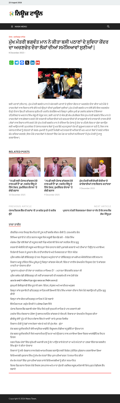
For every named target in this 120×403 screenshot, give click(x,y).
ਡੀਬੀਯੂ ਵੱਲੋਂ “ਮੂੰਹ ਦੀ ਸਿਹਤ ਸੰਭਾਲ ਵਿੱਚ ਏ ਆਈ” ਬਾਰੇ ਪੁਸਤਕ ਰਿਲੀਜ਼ (39, 318)
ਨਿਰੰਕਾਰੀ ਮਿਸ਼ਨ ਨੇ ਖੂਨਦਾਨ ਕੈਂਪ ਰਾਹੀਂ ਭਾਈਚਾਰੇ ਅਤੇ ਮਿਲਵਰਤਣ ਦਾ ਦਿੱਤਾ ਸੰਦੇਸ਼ (44, 252)
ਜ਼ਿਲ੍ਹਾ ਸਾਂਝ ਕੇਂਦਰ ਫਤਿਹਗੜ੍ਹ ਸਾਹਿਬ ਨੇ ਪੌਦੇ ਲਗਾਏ (32, 298)
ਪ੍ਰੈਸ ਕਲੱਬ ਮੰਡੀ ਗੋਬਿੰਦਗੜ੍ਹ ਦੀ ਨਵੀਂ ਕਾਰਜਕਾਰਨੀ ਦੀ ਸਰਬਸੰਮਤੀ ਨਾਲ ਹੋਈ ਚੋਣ (44, 275)
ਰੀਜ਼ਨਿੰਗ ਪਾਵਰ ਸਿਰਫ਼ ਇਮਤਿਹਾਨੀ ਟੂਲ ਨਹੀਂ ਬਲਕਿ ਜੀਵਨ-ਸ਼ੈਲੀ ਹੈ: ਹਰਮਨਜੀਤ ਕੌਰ (45, 232)
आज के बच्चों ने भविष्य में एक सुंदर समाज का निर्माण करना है (33, 280)
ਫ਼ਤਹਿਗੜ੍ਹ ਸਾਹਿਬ (19, 37)
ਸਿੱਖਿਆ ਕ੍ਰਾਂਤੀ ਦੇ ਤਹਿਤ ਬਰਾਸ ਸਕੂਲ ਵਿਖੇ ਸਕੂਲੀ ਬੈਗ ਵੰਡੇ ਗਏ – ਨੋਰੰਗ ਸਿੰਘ (42, 237)
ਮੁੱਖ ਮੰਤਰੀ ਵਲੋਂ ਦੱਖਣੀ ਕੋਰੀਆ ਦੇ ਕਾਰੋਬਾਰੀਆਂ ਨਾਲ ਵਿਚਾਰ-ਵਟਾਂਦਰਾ (95, 182)
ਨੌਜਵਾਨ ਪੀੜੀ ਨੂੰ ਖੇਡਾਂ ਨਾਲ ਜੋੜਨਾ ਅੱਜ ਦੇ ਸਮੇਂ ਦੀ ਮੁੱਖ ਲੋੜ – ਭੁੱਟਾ (36, 323)
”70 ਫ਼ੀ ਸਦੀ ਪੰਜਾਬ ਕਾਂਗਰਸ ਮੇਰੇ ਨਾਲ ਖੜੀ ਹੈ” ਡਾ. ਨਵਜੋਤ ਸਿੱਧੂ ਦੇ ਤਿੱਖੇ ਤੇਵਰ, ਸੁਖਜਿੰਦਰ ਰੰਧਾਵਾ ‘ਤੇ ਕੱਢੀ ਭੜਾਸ (23, 185)
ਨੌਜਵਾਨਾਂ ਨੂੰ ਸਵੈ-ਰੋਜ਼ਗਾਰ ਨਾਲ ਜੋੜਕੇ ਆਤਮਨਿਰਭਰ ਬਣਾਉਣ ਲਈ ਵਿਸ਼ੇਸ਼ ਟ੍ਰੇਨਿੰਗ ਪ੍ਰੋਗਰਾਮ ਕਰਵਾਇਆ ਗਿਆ (55, 350)
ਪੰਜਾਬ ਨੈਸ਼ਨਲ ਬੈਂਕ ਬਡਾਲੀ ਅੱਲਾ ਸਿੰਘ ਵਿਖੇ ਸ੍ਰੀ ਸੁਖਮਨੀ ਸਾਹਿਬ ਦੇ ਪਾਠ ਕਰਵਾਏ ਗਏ (45, 308)
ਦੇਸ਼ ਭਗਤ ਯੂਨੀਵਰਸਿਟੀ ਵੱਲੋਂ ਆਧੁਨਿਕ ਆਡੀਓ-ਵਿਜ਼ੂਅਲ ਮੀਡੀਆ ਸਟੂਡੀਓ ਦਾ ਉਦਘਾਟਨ (47, 328)
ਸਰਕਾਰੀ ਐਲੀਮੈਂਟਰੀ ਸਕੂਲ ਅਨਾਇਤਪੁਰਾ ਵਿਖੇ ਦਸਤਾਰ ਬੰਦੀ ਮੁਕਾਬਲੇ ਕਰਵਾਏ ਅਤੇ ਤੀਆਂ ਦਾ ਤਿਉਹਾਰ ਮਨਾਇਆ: (57, 247)
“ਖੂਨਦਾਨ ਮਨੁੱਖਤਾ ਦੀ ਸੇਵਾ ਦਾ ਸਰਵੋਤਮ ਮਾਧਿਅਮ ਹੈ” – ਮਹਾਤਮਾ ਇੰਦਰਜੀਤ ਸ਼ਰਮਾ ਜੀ (46, 270)
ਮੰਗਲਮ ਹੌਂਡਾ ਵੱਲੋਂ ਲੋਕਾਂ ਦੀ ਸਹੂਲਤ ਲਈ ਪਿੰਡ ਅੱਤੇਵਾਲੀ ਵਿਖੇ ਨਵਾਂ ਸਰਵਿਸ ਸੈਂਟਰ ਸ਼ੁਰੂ (44, 242)
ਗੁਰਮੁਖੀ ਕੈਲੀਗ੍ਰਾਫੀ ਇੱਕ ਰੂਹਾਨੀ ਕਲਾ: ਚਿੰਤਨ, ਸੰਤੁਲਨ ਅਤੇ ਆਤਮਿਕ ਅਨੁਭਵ (42, 285)
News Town (31, 398)
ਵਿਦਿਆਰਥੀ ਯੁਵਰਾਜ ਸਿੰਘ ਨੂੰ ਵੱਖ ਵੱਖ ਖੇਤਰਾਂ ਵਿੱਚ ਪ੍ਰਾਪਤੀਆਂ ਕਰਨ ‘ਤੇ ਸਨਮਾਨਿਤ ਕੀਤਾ (46, 355)
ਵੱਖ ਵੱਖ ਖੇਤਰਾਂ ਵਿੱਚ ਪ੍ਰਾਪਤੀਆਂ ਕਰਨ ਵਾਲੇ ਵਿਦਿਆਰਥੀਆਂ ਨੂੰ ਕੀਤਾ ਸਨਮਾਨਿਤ (43, 360)
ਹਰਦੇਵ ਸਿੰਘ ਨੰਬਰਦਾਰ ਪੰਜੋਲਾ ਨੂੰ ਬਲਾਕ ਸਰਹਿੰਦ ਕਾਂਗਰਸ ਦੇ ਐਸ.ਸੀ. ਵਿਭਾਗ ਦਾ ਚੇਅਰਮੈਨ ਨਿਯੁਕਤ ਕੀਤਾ (53, 313)
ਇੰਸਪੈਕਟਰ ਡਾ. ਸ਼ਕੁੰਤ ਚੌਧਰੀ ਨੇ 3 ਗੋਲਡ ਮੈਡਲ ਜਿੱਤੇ (31, 303)
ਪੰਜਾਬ (10, 37)
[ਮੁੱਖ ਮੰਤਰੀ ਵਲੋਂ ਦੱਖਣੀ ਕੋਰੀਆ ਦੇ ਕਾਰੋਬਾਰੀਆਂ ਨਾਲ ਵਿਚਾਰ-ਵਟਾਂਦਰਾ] (95, 168)
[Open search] (108, 26)
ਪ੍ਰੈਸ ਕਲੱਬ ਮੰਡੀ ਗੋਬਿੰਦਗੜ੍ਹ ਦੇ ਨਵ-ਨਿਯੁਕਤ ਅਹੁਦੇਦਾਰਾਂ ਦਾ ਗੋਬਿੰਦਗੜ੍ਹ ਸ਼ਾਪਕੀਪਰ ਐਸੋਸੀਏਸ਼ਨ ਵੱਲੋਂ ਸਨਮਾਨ (56, 257)
